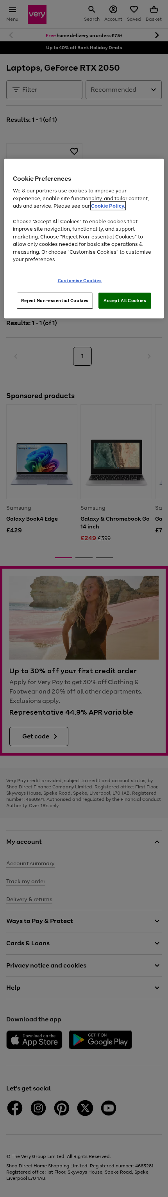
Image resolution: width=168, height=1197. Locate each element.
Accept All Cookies (125, 300)
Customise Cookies (80, 280)
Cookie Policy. (108, 206)
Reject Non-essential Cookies (55, 300)
